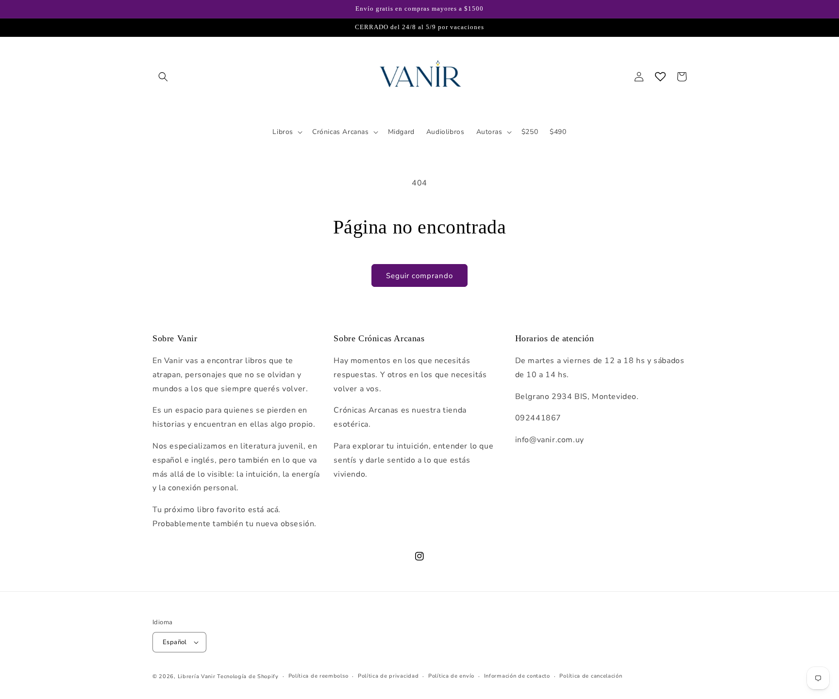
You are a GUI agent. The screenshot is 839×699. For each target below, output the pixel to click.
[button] (163, 76)
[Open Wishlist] (660, 76)
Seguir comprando (419, 276)
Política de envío (451, 676)
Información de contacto (517, 676)
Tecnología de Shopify (248, 676)
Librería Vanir (197, 676)
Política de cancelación (590, 676)
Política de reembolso (318, 676)
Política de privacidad (388, 676)
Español (175, 642)
